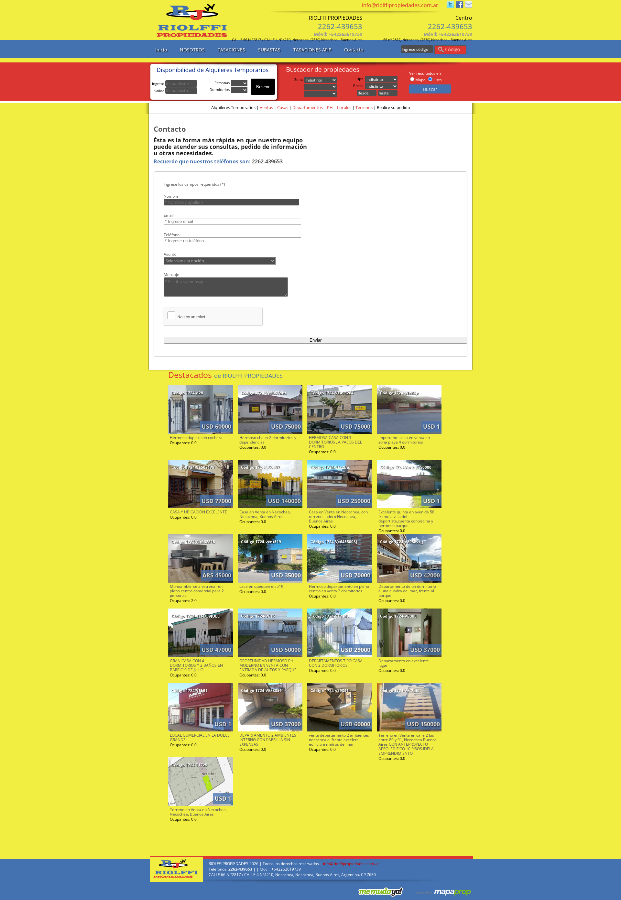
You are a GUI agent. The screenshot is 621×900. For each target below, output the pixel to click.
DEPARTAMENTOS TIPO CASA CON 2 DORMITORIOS (336, 663)
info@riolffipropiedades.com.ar (400, 5)
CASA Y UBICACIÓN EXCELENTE (198, 512)
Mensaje (171, 274)
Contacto (353, 50)
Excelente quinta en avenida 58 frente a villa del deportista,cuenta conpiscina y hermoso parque (406, 518)
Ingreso (158, 83)
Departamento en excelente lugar (403, 663)
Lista (437, 79)
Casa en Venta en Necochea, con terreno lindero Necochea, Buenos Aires (338, 516)
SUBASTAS (269, 50)
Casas (282, 107)
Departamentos (307, 107)
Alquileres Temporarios (233, 107)
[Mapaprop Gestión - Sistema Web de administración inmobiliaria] (438, 892)
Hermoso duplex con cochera (196, 437)
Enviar (315, 340)
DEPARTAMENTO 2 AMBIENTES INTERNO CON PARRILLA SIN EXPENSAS (267, 739)
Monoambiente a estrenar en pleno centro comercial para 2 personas (197, 591)
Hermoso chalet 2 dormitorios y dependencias (267, 440)
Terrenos (364, 107)
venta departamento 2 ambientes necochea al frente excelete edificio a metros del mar (339, 739)
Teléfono (172, 234)
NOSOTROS (192, 50)
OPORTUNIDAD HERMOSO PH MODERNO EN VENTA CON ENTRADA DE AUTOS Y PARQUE (268, 665)
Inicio (161, 50)
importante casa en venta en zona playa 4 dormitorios (404, 440)
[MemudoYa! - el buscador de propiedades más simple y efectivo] (370, 892)
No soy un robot (191, 317)
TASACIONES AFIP (312, 50)
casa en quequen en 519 (261, 586)
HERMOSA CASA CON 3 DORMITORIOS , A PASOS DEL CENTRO (335, 442)
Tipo (360, 78)
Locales (344, 107)
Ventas (266, 107)
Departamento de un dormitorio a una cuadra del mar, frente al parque (407, 591)
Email (169, 215)
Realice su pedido (393, 107)
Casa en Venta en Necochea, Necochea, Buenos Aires (265, 514)
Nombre (171, 196)
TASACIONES (231, 50)
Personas (222, 82)
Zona (298, 79)
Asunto (170, 254)
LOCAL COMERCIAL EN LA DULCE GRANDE (200, 737)
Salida (159, 90)
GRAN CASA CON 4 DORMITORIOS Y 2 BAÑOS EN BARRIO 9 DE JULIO (196, 665)
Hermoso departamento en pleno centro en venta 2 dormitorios (339, 589)
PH (330, 107)
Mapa (420, 79)
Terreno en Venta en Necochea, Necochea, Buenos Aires (198, 812)
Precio (358, 85)
